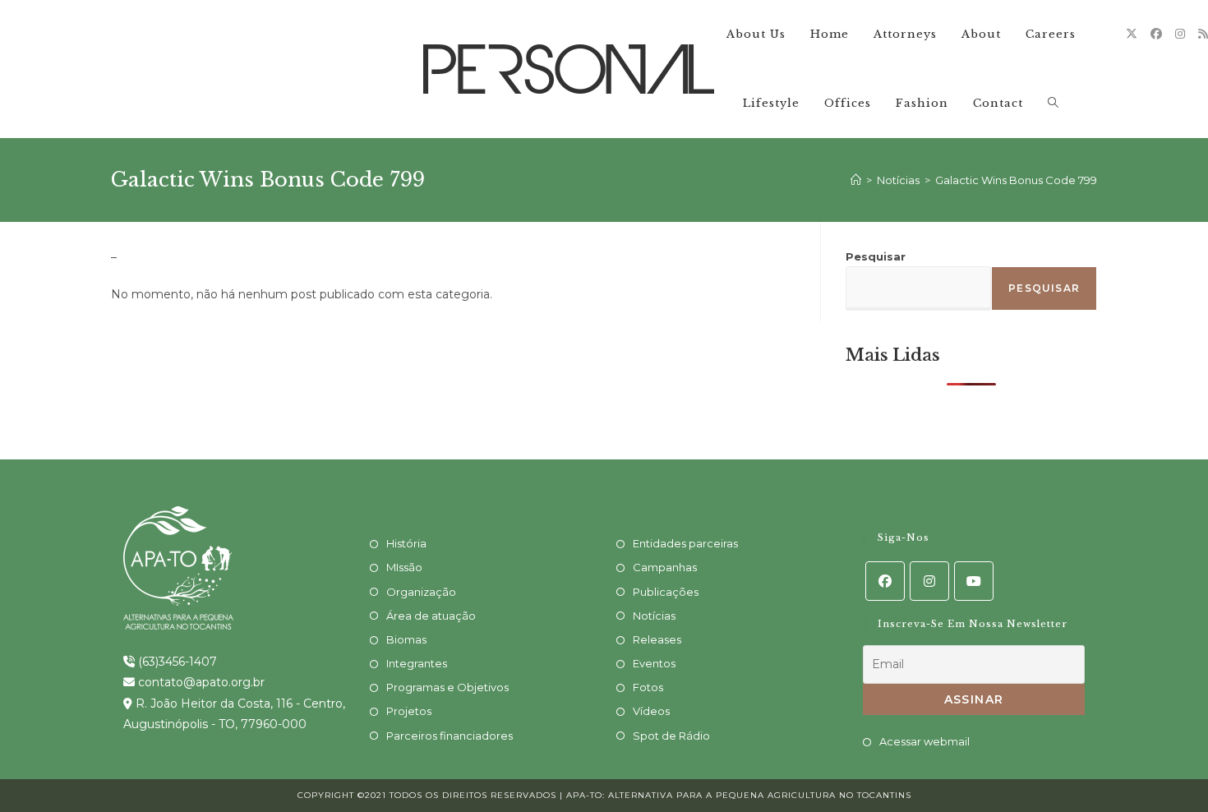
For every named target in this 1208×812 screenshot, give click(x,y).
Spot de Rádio (671, 735)
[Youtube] (974, 581)
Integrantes (416, 663)
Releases (657, 639)
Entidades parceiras (685, 543)
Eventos (654, 663)
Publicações (666, 591)
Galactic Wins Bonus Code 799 (1016, 180)
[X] (1131, 33)
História (406, 543)
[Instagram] (1180, 33)
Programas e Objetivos (447, 687)
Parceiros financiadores (449, 735)
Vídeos (651, 710)
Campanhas (665, 567)
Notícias (654, 615)
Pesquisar (876, 256)
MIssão (404, 567)
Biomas (406, 639)
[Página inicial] (856, 180)
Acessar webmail (924, 741)
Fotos (648, 687)
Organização (421, 591)
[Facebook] (1156, 33)
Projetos (408, 710)
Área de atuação (431, 615)
